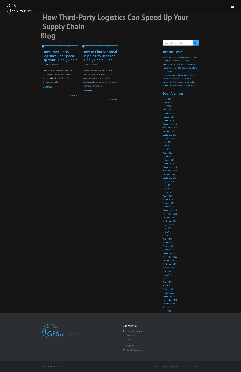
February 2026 (169, 117)
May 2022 (167, 278)
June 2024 (167, 188)
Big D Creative (167, 367)
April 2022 (167, 282)
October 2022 (169, 260)
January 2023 (168, 249)
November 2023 (170, 214)
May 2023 (167, 235)
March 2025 (168, 156)
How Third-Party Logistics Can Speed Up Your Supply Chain (59, 55)
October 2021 (169, 303)
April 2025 (167, 153)
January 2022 (168, 293)
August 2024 (168, 181)
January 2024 (168, 206)
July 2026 (167, 99)
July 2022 (167, 271)
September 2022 (170, 264)
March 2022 (168, 285)
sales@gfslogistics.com (134, 350)
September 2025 (170, 135)
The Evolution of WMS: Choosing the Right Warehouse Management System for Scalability (180, 67)
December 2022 (170, 253)
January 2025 (168, 163)
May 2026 (167, 106)
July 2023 (167, 228)
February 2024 (169, 203)
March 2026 (168, 113)
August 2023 (168, 224)
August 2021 (168, 307)
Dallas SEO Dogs (194, 367)
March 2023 (168, 242)
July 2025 (167, 142)
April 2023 (167, 239)
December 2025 (170, 124)
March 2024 (168, 199)
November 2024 (170, 170)
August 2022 (168, 267)
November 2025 (170, 127)
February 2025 (169, 160)
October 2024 (169, 174)
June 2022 (167, 275)
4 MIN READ (73, 96)
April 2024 (167, 196)
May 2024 (167, 192)
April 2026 (167, 109)
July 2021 (167, 310)
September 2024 (170, 178)
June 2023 (167, 232)
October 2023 (169, 217)
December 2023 (170, 210)
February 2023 (169, 246)
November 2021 (170, 300)
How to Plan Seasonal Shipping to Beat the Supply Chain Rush (99, 55)
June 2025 (167, 145)
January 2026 (168, 120)
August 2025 (168, 138)
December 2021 (170, 296)
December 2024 (170, 167)
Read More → (48, 87)
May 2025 (167, 149)
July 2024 (167, 185)
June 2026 (167, 102)
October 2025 (169, 131)
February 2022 (169, 289)
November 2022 (170, 257)
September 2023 (170, 221)
